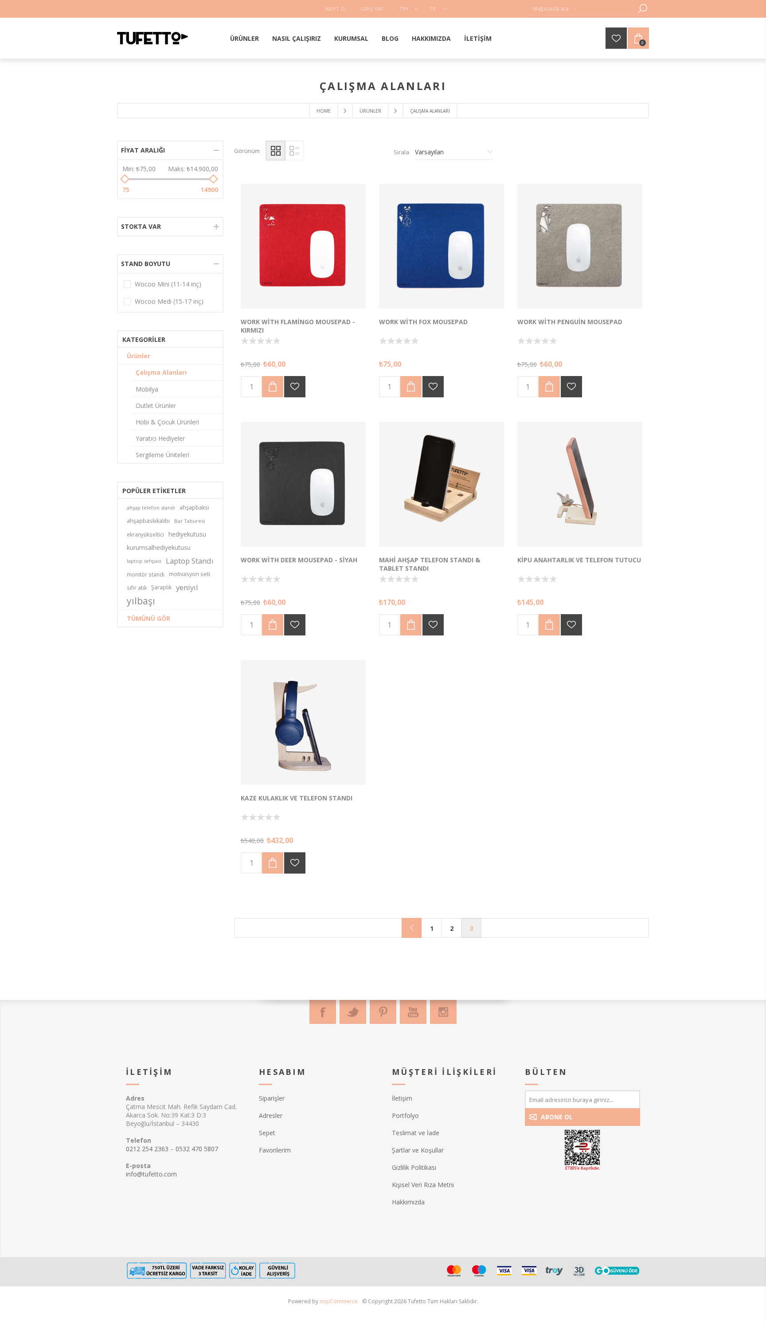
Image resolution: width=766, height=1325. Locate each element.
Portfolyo (405, 1115)
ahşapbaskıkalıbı (148, 521)
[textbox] (582, 8)
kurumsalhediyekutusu (159, 547)
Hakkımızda (408, 1202)
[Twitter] (353, 1012)
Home (324, 111)
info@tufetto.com (151, 1174)
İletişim (402, 1098)
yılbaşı (141, 601)
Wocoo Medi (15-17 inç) (169, 301)
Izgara (275, 151)
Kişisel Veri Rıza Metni (423, 1184)
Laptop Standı (190, 561)
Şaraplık (161, 587)
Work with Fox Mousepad (423, 322)
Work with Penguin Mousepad (569, 322)
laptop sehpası (144, 560)
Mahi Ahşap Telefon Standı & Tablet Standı (429, 564)
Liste (294, 151)
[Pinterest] (383, 1012)
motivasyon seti (189, 574)
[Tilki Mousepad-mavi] (441, 246)
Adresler (270, 1115)
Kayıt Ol (336, 8)
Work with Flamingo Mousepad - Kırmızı (298, 326)
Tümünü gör (148, 618)
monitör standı (145, 574)
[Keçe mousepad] (579, 246)
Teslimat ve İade (415, 1133)
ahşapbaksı (194, 507)
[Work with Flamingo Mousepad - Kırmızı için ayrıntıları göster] (303, 246)
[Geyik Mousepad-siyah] (303, 484)
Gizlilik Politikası (414, 1167)
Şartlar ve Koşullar (418, 1150)
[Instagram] (443, 1012)
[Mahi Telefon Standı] (441, 484)
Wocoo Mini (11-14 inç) (168, 284)
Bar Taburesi (189, 520)
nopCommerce (339, 1301)
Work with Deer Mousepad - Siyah (299, 560)
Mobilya (147, 389)
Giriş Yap (371, 8)
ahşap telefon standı (151, 507)
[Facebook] (322, 1012)
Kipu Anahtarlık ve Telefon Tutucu (579, 560)
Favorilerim (275, 1150)
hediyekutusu (187, 534)
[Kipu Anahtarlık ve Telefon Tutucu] (579, 484)
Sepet (267, 1133)
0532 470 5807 (197, 1149)
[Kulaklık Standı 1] (303, 722)
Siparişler (272, 1098)
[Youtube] (413, 1012)
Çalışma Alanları (161, 372)
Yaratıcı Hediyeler (160, 438)
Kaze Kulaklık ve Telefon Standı (296, 798)
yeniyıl (187, 587)
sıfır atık (137, 587)
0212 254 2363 (147, 1149)
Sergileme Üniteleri (162, 455)
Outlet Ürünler (156, 405)
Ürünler (138, 356)
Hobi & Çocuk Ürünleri (167, 422)
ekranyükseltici (145, 534)
